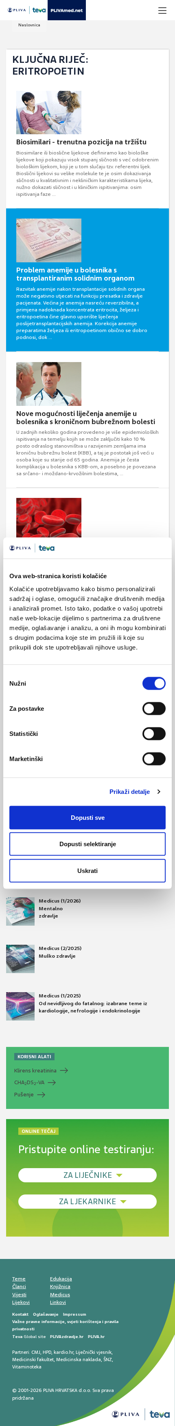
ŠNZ (107, 1359)
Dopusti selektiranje (87, 844)
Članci (19, 1286)
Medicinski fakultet (33, 1359)
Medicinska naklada (78, 1359)
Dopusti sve (88, 817)
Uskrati (87, 870)
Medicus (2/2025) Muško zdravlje (60, 952)
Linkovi (58, 1302)
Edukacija (61, 1279)
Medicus (60, 1294)
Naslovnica (29, 25)
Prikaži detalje (129, 791)
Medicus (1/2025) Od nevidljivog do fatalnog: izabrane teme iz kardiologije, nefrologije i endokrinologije (93, 1003)
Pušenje (24, 1094)
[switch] (154, 708)
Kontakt (20, 1314)
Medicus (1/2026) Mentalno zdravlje (60, 908)
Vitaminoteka (27, 1367)
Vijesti (19, 1294)
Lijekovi (21, 1302)
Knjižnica (60, 1286)
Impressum (74, 1314)
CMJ (35, 1352)
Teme (19, 1279)
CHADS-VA (29, 1082)
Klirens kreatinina (35, 1070)
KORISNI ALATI (34, 1056)
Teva (17, 1336)
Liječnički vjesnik (94, 1352)
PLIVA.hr (96, 1336)
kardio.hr (63, 1352)
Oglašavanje (46, 1314)
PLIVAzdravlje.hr (66, 1336)
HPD (47, 1352)
